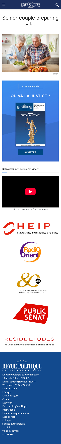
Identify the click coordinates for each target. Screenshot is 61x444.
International (8, 409)
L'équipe (6, 392)
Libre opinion (8, 416)
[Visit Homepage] (30, 5)
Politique (6, 420)
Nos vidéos (8, 434)
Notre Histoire (9, 388)
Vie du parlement (10, 430)
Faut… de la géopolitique (14, 406)
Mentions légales (11, 395)
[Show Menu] (3, 4)
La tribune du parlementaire (16, 413)
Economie (7, 402)
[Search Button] (57, 4)
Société (6, 427)
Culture (6, 399)
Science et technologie (13, 423)
